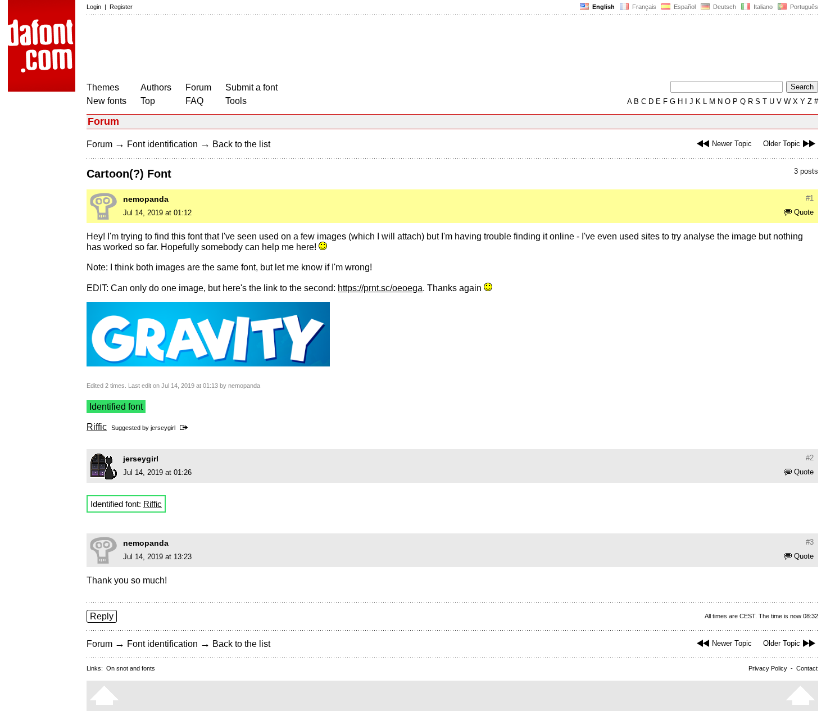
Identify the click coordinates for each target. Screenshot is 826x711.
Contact (807, 668)
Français (643, 6)
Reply (102, 616)
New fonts (106, 101)
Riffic (97, 427)
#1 (810, 198)
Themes (103, 87)
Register (121, 6)
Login (94, 6)
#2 (810, 458)
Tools (236, 101)
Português (802, 6)
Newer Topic (732, 143)
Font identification (162, 144)
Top (147, 101)
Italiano (762, 6)
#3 (810, 542)
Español (683, 6)
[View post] (186, 427)
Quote (804, 212)
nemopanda (146, 198)
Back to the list (241, 144)
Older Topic (781, 143)
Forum (198, 87)
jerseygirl (163, 427)
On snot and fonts (130, 668)
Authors (155, 87)
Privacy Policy (767, 668)
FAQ (194, 101)
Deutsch (724, 6)
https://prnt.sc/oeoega (380, 288)
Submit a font (251, 87)
